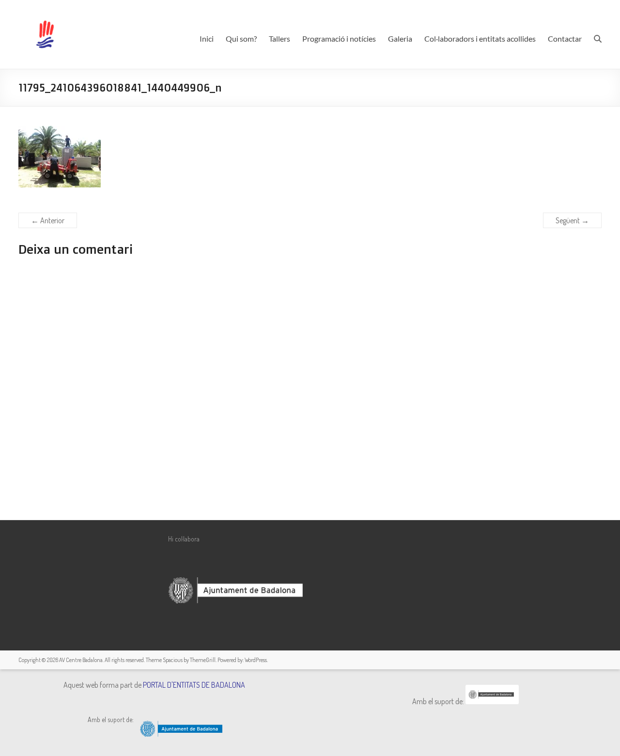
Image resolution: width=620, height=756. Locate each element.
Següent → (572, 220)
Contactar (565, 38)
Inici (207, 38)
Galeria (400, 38)
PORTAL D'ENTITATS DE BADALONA (194, 685)
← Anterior (47, 220)
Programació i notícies (339, 38)
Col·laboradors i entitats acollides (480, 38)
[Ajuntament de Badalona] (492, 701)
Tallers (279, 38)
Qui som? (241, 38)
